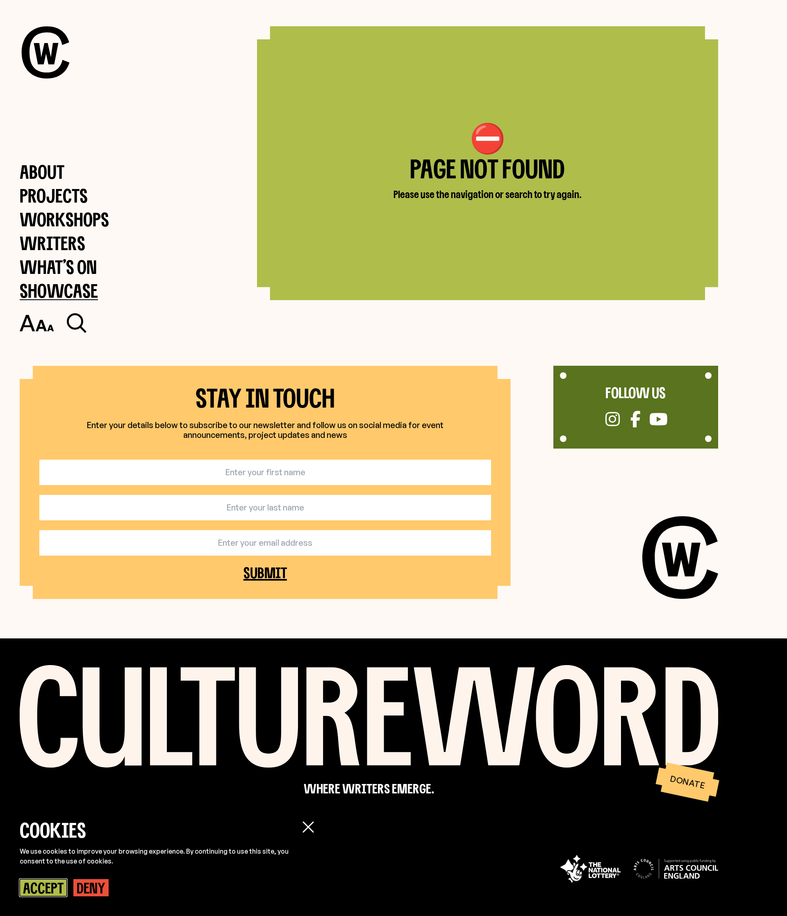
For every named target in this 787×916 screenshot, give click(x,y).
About (42, 171)
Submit (265, 572)
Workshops (64, 219)
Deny (91, 887)
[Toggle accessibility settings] (37, 323)
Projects (54, 195)
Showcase (59, 290)
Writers (52, 243)
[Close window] (308, 827)
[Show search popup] (76, 323)
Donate (687, 782)
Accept (43, 887)
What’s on (58, 266)
